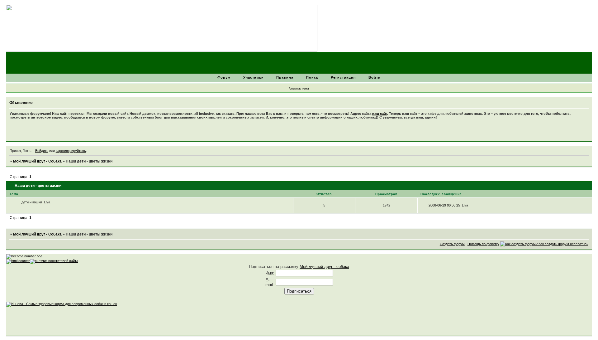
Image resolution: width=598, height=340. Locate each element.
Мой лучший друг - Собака (37, 161)
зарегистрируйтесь (71, 151)
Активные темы (299, 88)
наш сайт (379, 113)
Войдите (41, 151)
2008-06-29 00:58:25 (444, 205)
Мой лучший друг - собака (324, 266)
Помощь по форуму (483, 244)
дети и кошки (31, 202)
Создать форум (452, 244)
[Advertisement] (119, 321)
